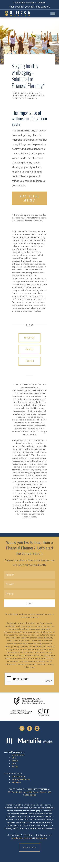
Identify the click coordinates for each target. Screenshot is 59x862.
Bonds (15, 766)
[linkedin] (22, 728)
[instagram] (37, 728)
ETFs (14, 758)
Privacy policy (40, 838)
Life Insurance (18, 776)
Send (29, 603)
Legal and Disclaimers (22, 838)
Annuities (16, 782)
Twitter (29, 349)
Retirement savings (24, 98)
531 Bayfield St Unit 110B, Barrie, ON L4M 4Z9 (29, 792)
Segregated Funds (21, 779)
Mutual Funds (18, 755)
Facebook (29, 337)
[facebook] (29, 728)
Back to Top (29, 847)
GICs (14, 763)
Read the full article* (29, 198)
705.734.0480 (29, 795)
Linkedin (29, 361)
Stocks (15, 760)
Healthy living (34, 96)
